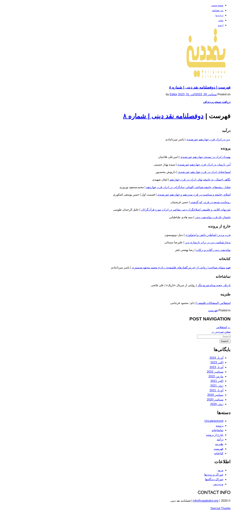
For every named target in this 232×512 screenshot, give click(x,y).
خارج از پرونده (214, 434)
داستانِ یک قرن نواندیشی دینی (213, 217)
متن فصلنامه (217, 10)
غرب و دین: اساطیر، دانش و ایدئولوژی (208, 234)
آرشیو (220, 25)
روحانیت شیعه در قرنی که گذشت (210, 202)
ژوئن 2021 (216, 385)
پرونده (219, 425)
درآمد (220, 439)
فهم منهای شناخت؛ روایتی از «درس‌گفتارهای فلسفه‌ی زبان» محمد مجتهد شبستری (181, 267)
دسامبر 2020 (215, 394)
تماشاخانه (217, 430)
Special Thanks (220, 508)
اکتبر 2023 (216, 362)
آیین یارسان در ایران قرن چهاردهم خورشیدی (204, 164)
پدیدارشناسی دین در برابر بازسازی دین (208, 242)
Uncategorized (213, 420)
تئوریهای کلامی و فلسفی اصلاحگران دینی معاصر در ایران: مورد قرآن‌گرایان (186, 209)
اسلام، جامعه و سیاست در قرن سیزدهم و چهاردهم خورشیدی (194, 194)
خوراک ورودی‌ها (213, 474)
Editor (173, 94)
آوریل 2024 (216, 357)
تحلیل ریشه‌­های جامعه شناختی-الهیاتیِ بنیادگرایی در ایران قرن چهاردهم (188, 187)
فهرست (213, 310)
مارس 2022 (215, 376)
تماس (220, 20)
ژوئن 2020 (216, 404)
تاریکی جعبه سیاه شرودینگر (214, 285)
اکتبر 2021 (216, 380)
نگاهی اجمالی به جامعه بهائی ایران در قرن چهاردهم (200, 179)
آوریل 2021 (216, 390)
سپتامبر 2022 (215, 371)
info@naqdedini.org (205, 500)
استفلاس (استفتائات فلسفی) (213, 302)
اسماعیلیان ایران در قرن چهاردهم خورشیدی (204, 172)
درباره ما (219, 15)
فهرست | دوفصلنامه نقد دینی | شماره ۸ (200, 87)
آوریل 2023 (216, 367)
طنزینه (219, 444)
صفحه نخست (217, 5)
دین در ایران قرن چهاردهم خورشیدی (208, 139)
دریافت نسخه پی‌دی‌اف (217, 101)
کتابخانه (218, 453)
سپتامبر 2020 (215, 399)
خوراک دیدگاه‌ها (214, 479)
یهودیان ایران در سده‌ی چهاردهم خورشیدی (205, 156)
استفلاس (223, 327)
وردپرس (218, 484)
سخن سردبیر (221, 331)
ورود (220, 470)
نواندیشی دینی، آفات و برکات (213, 249)
